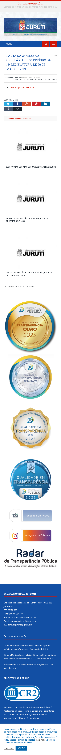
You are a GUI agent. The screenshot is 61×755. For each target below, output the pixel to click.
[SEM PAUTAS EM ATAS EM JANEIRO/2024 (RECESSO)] (30, 146)
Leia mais (40, 739)
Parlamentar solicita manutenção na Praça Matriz (26, 664)
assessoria (24, 710)
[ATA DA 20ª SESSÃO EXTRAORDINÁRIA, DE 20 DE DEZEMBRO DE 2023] (30, 252)
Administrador (14, 77)
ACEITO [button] (21, 748)
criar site (22, 707)
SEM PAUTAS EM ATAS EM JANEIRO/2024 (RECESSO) (31, 167)
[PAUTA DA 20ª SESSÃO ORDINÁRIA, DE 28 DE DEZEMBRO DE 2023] (30, 198)
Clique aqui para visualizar (22, 87)
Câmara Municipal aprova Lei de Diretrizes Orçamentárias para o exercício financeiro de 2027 (31, 7)
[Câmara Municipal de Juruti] (30, 27)
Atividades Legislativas (23, 80)
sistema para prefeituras (40, 707)
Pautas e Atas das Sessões (46, 80)
